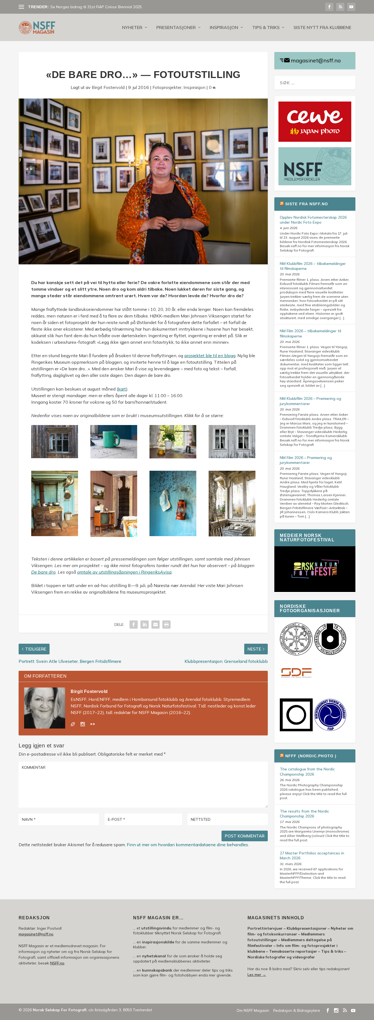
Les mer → (257, 974)
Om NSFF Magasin (253, 1010)
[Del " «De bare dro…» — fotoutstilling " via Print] (166, 624)
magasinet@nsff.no (316, 60)
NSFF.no (57, 963)
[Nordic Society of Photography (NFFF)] (296, 654)
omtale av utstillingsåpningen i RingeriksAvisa (124, 572)
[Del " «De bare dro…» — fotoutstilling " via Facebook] (133, 624)
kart (122, 389)
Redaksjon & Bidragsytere (296, 1010)
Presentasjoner (176, 27)
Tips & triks (266, 27)
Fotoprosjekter (167, 87)
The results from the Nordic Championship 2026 (304, 814)
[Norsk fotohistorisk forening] (330, 654)
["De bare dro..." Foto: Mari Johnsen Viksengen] (54, 456)
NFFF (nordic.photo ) (311, 756)
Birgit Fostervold (108, 87)
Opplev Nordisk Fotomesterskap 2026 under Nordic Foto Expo (313, 220)
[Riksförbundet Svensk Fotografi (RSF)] (330, 729)
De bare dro (43, 572)
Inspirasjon (224, 27)
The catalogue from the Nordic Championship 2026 (307, 771)
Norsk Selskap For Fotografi (60, 1009)
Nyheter (132, 27)
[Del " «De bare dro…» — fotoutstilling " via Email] (155, 624)
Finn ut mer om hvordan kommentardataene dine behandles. (188, 844)
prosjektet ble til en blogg (209, 355)
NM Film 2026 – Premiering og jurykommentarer (306, 460)
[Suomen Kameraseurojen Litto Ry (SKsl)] (296, 729)
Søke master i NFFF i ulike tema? (78, 6)
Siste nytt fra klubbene (322, 27)
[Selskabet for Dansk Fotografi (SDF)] (296, 688)
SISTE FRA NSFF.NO (306, 204)
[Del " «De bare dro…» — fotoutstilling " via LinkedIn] (144, 624)
